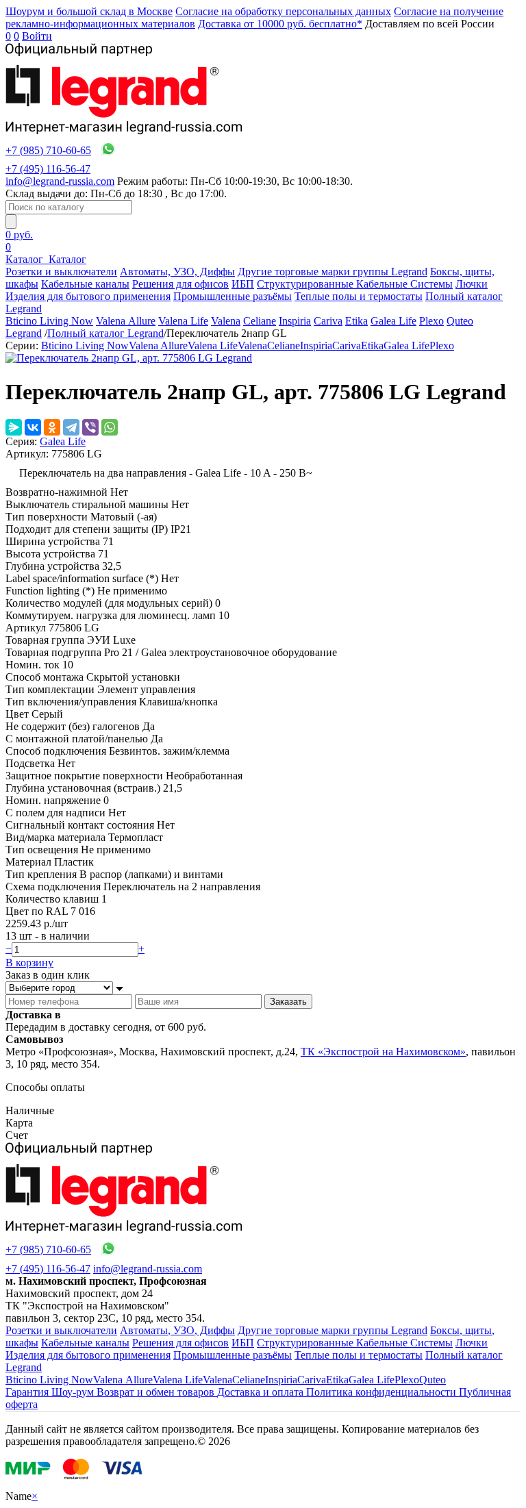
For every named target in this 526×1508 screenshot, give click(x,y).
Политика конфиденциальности (382, 1392)
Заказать (288, 1001)
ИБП (242, 284)
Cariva (328, 321)
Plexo (431, 321)
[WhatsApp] (109, 427)
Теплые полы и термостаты (359, 296)
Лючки (471, 284)
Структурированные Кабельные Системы (355, 284)
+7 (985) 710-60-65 (48, 150)
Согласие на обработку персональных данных (283, 11)
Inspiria (295, 321)
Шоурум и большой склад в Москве (89, 11)
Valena (225, 321)
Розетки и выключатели (61, 271)
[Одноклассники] (52, 427)
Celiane (259, 321)
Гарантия (28, 1392)
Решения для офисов (180, 284)
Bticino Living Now (49, 321)
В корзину (29, 962)
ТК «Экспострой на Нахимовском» (383, 1051)
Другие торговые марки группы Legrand (332, 271)
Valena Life (183, 321)
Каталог (25, 259)
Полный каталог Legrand (105, 333)
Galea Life (393, 321)
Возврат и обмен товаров (157, 1392)
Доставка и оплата (261, 1392)
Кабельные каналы (85, 284)
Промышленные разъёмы (232, 296)
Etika (356, 321)
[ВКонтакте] (33, 427)
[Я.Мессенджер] (13, 427)
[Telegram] (71, 427)
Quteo (460, 321)
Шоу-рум (74, 1392)
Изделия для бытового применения (88, 296)
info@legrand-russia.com (59, 181)
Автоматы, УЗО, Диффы (177, 271)
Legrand (23, 333)
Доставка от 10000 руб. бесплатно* (280, 23)
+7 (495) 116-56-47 (47, 169)
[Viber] (90, 427)
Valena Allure (125, 321)
